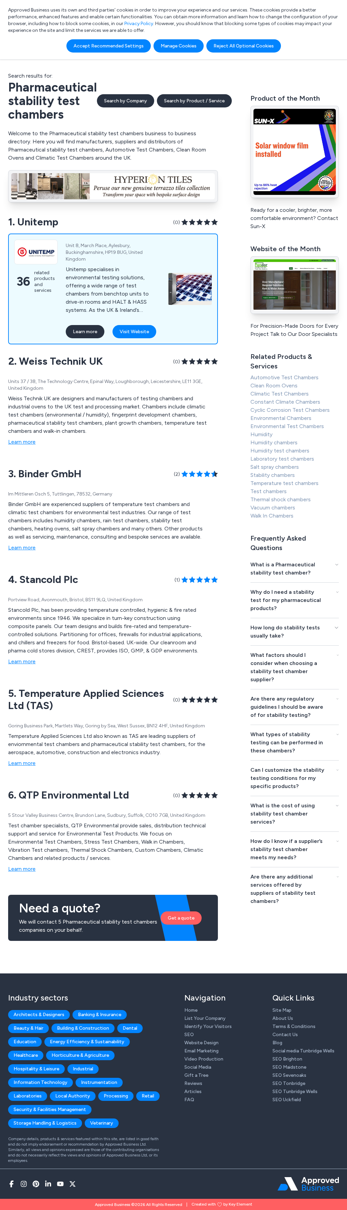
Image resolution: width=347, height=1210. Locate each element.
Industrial (83, 1069)
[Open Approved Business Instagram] (23, 1184)
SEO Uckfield (286, 1100)
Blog (277, 1043)
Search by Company (125, 101)
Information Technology (40, 1082)
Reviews (193, 1083)
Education (25, 1042)
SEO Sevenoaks (289, 1075)
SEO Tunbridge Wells (295, 1091)
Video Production (203, 1059)
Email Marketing (201, 1051)
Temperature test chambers (284, 483)
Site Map (281, 1010)
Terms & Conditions (293, 1026)
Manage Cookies (179, 46)
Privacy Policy (138, 23)
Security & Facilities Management (50, 1109)
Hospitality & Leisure (36, 1069)
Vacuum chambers (272, 507)
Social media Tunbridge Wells (303, 1051)
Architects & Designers (39, 1014)
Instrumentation (99, 1082)
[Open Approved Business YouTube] (60, 1184)
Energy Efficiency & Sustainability (87, 1042)
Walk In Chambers (271, 515)
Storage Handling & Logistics (45, 1123)
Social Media (197, 1067)
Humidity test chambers (279, 450)
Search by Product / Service (194, 101)
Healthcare (26, 1055)
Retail (148, 1096)
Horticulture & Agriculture (80, 1055)
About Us (282, 1018)
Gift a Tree (196, 1075)
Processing (116, 1096)
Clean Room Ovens (274, 385)
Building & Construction (83, 1028)
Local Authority (72, 1096)
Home (191, 1010)
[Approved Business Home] (308, 1184)
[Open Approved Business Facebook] (11, 1184)
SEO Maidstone (289, 1067)
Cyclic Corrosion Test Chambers (290, 410)
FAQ (189, 1100)
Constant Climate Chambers (285, 402)
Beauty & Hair (28, 1028)
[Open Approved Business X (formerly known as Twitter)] (72, 1184)
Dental (130, 1028)
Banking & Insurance (99, 1014)
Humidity (261, 434)
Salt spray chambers (274, 467)
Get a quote (181, 918)
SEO (189, 1034)
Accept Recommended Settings (109, 46)
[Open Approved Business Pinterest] (36, 1184)
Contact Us (285, 1034)
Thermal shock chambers (280, 499)
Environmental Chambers (280, 418)
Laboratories (28, 1096)
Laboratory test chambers (282, 459)
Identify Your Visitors (208, 1026)
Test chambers (268, 491)
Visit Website (134, 332)
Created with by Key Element (221, 1204)
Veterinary (101, 1123)
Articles (193, 1091)
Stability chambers (272, 475)
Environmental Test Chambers (287, 426)
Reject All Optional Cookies (243, 46)
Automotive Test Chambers (284, 377)
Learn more (85, 332)
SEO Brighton (287, 1059)
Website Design (201, 1043)
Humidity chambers (274, 442)
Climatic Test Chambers (279, 393)
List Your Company (205, 1018)
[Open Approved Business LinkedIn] (48, 1184)
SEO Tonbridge (288, 1083)
